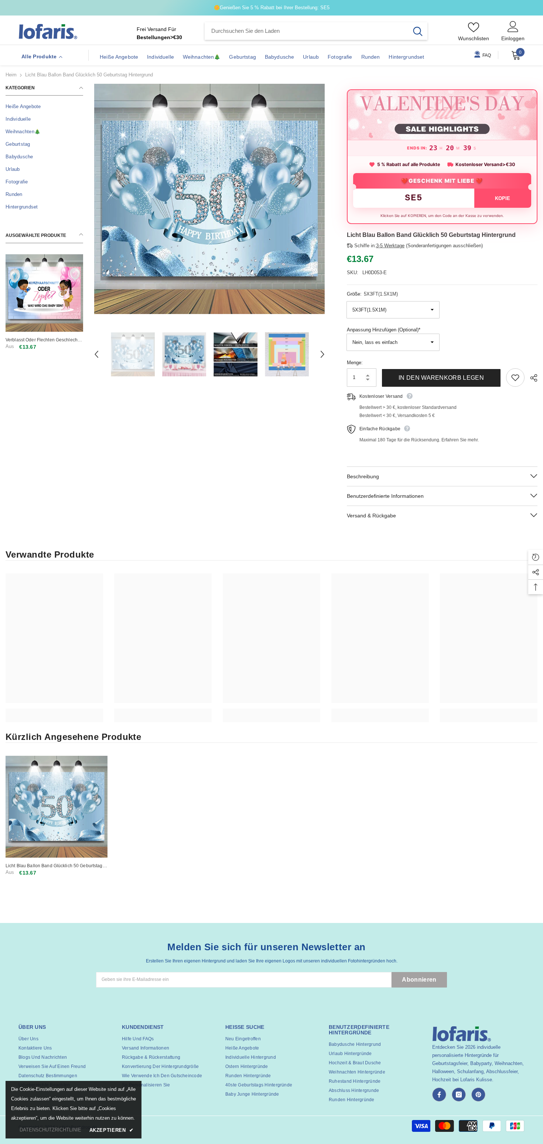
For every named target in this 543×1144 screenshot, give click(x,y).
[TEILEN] (531, 378)
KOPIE (502, 198)
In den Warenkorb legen (441, 378)
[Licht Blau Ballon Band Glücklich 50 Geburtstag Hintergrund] (56, 807)
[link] (54, 711)
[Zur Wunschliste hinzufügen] (515, 377)
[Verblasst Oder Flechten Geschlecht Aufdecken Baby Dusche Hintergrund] (44, 293)
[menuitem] (44, 106)
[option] (209, 199)
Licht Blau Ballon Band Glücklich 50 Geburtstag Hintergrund (54, 866)
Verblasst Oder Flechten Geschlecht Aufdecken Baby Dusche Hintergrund (44, 340)
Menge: (355, 362)
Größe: (372, 294)
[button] (96, 354)
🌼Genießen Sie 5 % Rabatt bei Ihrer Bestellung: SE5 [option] (271, 7)
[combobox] (306, 31)
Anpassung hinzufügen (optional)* (383, 329)
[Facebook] (439, 1095)
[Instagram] (459, 1095)
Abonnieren (419, 979)
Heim (11, 74)
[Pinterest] (478, 1095)
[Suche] (316, 31)
